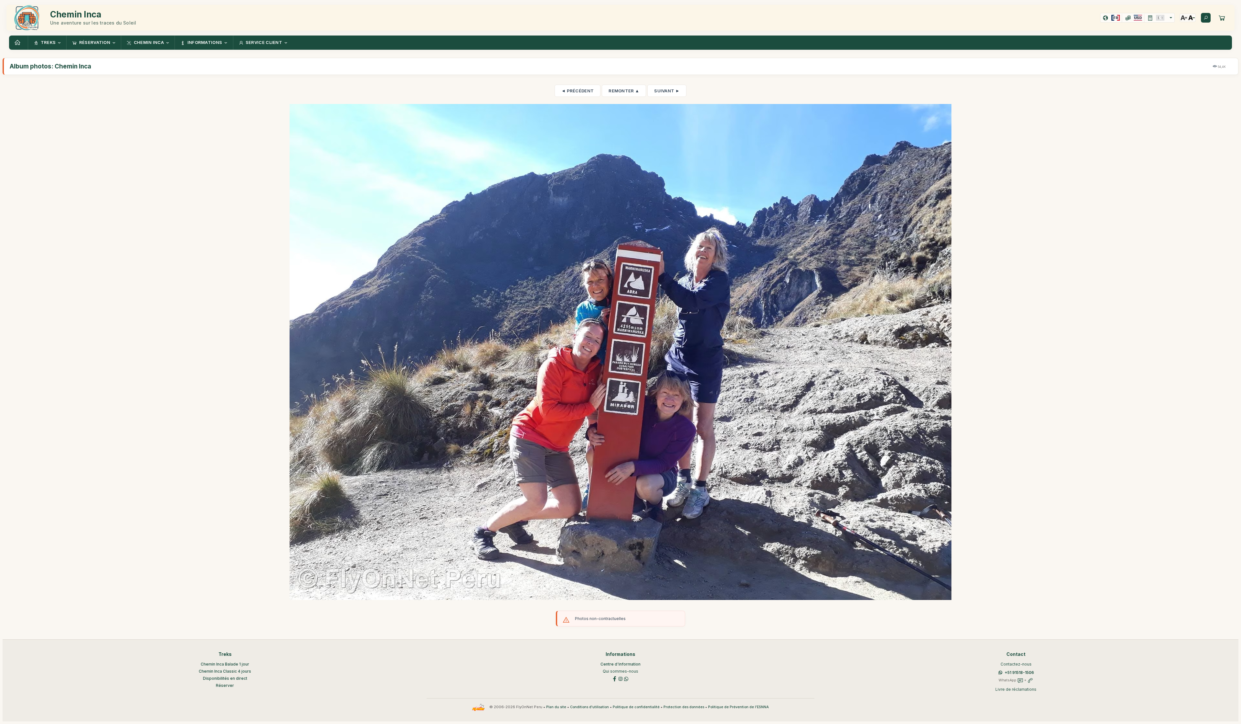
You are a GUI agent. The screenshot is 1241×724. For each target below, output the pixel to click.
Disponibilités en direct (225, 678)
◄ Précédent (577, 90)
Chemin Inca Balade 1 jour (225, 664)
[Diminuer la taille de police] (1191, 18)
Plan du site (556, 707)
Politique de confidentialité (636, 707)
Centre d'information (620, 664)
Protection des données (683, 707)
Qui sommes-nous (620, 671)
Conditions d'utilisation (589, 707)
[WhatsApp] (626, 678)
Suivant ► (667, 90)
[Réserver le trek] (1222, 17)
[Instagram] (620, 678)
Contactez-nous (1016, 664)
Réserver (225, 685)
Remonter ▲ (624, 90)
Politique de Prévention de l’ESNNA (738, 707)
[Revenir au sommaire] (18, 43)
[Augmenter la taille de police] (1184, 18)
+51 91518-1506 (1019, 672)
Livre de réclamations (1015, 689)
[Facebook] (615, 678)
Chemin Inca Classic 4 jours (225, 671)
